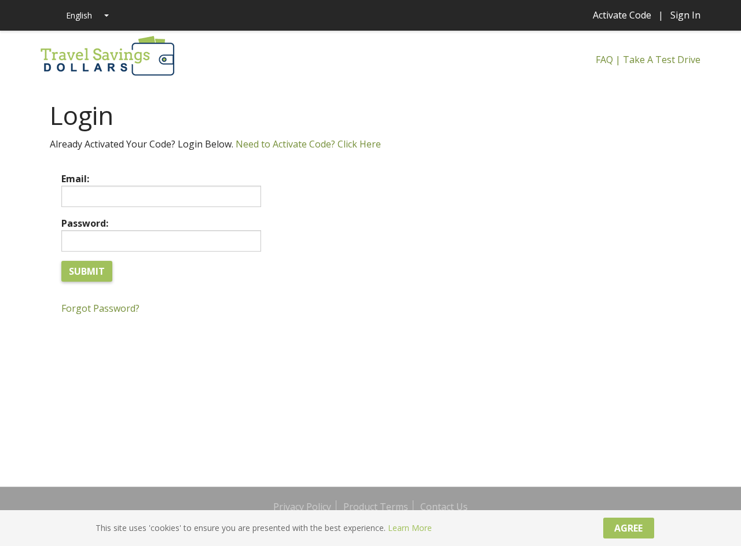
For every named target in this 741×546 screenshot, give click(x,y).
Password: (84, 223)
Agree (628, 528)
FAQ (604, 59)
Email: (75, 178)
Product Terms (375, 506)
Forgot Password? (100, 308)
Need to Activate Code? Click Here (308, 144)
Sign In (685, 15)
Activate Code (622, 15)
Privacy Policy (302, 506)
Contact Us (444, 506)
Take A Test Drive (661, 59)
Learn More (410, 527)
